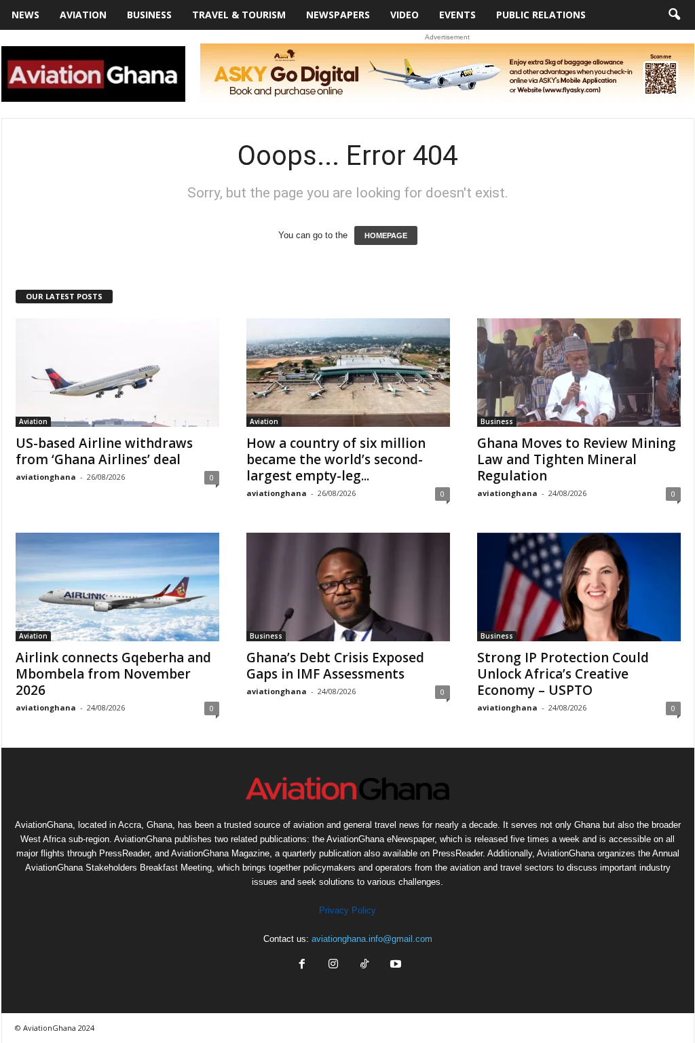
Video (404, 14)
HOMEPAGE (385, 235)
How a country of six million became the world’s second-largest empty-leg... (336, 459)
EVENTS (457, 14)
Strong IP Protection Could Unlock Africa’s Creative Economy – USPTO (563, 674)
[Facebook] (302, 965)
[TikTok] (364, 965)
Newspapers (338, 14)
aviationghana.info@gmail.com (372, 939)
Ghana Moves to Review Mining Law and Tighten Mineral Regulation (576, 459)
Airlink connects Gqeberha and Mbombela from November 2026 (113, 674)
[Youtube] (394, 965)
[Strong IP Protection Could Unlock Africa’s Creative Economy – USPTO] (579, 587)
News (25, 14)
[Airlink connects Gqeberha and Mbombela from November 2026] (117, 587)
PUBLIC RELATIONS (541, 14)
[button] (674, 15)
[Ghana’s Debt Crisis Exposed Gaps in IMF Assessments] (348, 587)
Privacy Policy (347, 910)
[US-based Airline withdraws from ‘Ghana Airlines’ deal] (117, 372)
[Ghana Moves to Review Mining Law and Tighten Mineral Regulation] (579, 372)
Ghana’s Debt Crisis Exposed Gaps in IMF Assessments (335, 666)
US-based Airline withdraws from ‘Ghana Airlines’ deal (104, 451)
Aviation (83, 14)
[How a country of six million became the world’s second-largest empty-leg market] (348, 372)
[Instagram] (333, 965)
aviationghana (46, 477)
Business (149, 14)
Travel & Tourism (239, 14)
